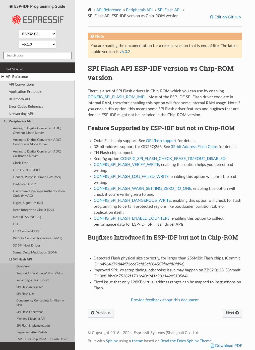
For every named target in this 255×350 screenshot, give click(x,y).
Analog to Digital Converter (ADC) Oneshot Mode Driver (37, 131)
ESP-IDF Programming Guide (39, 6)
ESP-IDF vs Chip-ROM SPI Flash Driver (41, 339)
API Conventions (21, 84)
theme (137, 341)
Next (230, 313)
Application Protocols (25, 92)
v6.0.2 (125, 52)
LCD (16, 224)
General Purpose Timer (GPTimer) (37, 177)
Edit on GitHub (227, 17)
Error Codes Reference (26, 106)
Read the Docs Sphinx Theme (186, 341)
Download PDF (228, 346)
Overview (22, 266)
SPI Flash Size (25, 294)
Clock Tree (20, 163)
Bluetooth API (19, 99)
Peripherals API (20, 121)
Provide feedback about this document (165, 300)
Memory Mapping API (30, 318)
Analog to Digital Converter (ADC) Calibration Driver (37, 154)
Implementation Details (31, 332)
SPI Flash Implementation (33, 325)
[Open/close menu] (2, 77)
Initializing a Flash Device (32, 280)
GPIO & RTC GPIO (26, 170)
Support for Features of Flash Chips (39, 273)
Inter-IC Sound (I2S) (27, 217)
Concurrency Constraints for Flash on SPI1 (40, 302)
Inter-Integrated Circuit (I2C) (33, 210)
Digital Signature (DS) (28, 203)
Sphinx (112, 341)
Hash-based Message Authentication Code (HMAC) (39, 194)
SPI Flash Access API (29, 287)
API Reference (17, 77)
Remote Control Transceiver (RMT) (37, 238)
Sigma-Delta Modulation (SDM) (35, 252)
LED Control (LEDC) (27, 231)
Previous (102, 313)
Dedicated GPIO (24, 184)
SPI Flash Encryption (30, 312)
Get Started (14, 69)
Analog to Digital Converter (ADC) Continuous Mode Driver (37, 142)
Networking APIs (21, 114)
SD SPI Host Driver (26, 245)
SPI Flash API (22, 259)
